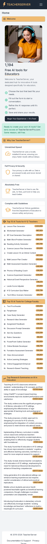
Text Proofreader (23, 306)
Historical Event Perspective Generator (23, 280)
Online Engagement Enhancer (23, 364)
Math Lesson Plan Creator (23, 259)
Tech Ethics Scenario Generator (23, 295)
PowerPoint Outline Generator (23, 342)
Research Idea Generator (23, 319)
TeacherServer (30, 534)
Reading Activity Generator (23, 244)
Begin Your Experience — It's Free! (21, 119)
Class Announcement (23, 355)
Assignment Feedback (23, 324)
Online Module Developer (23, 346)
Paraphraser (23, 311)
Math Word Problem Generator (23, 239)
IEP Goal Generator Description (23, 235)
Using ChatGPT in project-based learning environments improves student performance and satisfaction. (23, 396)
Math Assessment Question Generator (23, 265)
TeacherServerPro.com (29, 129)
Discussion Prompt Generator (23, 328)
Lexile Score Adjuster (23, 286)
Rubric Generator (23, 337)
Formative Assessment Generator (23, 350)
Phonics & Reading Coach (23, 270)
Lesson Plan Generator (23, 226)
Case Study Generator (23, 315)
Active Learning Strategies (23, 359)
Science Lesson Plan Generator (23, 248)
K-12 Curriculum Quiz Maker (23, 290)
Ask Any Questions (23, 333)
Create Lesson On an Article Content (23, 254)
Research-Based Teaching (23, 368)
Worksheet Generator (23, 231)
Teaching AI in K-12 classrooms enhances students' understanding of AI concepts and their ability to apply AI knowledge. (23, 387)
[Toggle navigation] (41, 4)
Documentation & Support (19, 540)
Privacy (35, 540)
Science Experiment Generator (23, 275)
